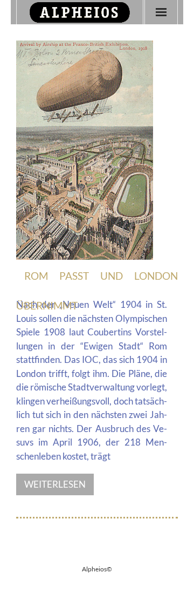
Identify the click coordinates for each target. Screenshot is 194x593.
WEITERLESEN (55, 484)
